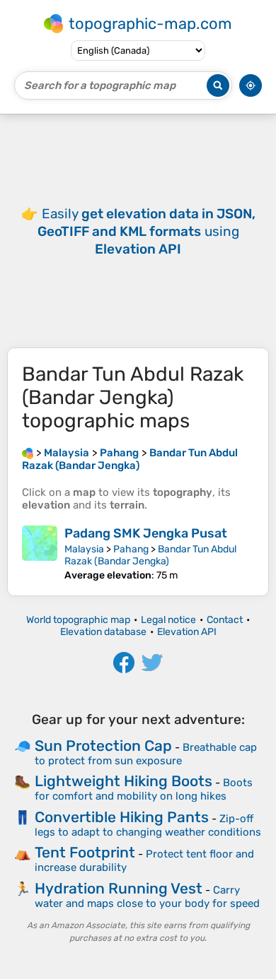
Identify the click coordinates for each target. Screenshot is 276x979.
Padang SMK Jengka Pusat (145, 533)
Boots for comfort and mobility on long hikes (144, 789)
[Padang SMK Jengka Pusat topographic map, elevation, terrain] (39, 553)
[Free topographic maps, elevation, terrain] (27, 452)
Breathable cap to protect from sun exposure (146, 754)
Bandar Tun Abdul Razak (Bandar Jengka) (150, 555)
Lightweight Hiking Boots (123, 781)
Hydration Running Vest (118, 888)
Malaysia (84, 549)
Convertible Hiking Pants (122, 817)
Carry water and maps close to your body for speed (147, 897)
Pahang (131, 549)
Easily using (146, 231)
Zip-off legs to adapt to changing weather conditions (148, 825)
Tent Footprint (85, 852)
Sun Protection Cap (103, 745)
